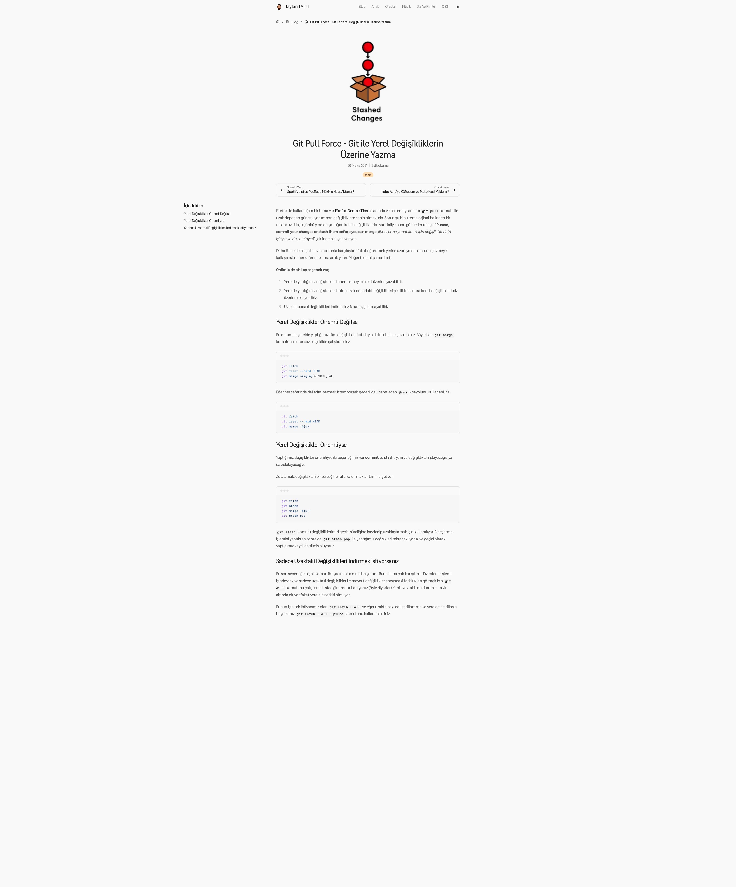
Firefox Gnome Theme (353, 211)
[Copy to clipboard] (454, 366)
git (369, 175)
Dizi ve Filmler (426, 7)
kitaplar (390, 7)
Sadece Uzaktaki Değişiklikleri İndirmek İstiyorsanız (220, 228)
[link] (347, 22)
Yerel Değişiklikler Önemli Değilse (207, 214)
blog (362, 7)
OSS (445, 7)
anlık (375, 7)
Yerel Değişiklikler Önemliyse (204, 221)
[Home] (278, 21)
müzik (406, 7)
